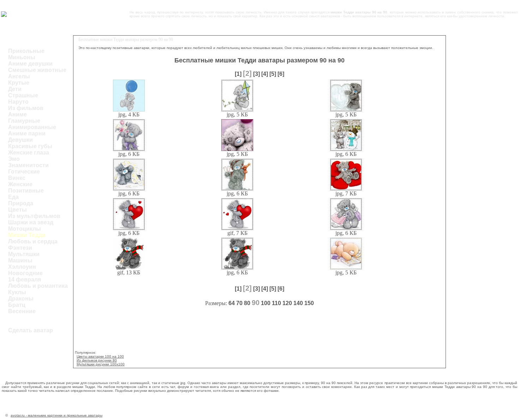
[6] (281, 74)
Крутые (18, 83)
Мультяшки (24, 254)
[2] (247, 73)
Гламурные (24, 121)
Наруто (18, 102)
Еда (13, 197)
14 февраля (24, 280)
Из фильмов (25, 108)
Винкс (16, 178)
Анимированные (32, 127)
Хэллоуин (22, 267)
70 (239, 303)
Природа (20, 203)
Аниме (17, 114)
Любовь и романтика (38, 286)
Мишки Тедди (27, 235)
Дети (15, 89)
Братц (16, 305)
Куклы (17, 292)
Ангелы (19, 76)
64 (231, 303)
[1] (238, 74)
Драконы (21, 299)
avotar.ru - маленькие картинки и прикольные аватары (56, 415)
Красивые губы (30, 146)
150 (309, 303)
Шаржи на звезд (30, 222)
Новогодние (25, 273)
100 (265, 303)
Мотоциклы (24, 229)
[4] (264, 74)
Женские (20, 184)
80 (247, 303)
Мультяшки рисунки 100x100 (101, 364)
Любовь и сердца (33, 241)
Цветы (17, 210)
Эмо (14, 159)
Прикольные (26, 51)
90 (256, 302)
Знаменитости (28, 165)
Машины (20, 260)
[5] (272, 74)
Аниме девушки (30, 64)
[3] (256, 74)
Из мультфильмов (34, 216)
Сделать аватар (30, 330)
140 (298, 303)
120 (287, 303)
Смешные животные (37, 70)
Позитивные (26, 191)
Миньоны (21, 57)
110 (276, 303)
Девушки (20, 140)
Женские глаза (28, 153)
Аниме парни (27, 133)
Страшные (23, 95)
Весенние (22, 311)
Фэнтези (20, 248)
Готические (24, 172)
